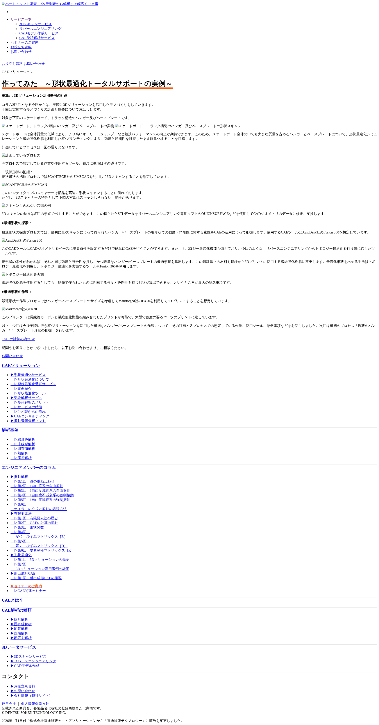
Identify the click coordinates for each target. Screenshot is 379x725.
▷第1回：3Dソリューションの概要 (40, 559)
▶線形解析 (19, 619)
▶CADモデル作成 (25, 666)
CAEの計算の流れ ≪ (18, 339)
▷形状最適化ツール (28, 393)
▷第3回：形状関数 (27, 527)
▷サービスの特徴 (26, 407)
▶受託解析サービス (26, 398)
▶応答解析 (19, 629)
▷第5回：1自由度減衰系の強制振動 (40, 500)
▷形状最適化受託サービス (33, 384)
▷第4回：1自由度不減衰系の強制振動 (42, 495)
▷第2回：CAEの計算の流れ (34, 523)
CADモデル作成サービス (39, 33)
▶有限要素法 (21, 513)
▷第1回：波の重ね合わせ (32, 481)
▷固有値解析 (23, 449)
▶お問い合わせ (23, 691)
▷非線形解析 (23, 444)
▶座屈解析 (19, 633)
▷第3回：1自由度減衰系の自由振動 (40, 490)
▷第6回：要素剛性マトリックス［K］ (43, 550)
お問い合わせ (21, 51)
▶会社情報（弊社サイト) (30, 695)
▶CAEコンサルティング (30, 416)
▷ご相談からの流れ (28, 411)
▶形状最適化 (21, 555)
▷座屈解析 (21, 458)
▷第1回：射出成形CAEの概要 (36, 578)
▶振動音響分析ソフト (28, 421)
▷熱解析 (19, 453)
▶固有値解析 (21, 624)
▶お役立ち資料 (23, 686)
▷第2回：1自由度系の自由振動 (37, 486)
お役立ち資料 (21, 47)
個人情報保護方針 (35, 703)
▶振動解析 (19, 477)
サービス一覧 (21, 19)
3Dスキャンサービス (35, 24)
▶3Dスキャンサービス (28, 656)
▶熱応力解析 (21, 638)
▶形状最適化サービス (28, 375)
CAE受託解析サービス (37, 38)
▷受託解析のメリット (30, 402)
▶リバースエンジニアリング (33, 661)
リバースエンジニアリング (40, 28)
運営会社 (9, 703)
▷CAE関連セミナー (28, 591)
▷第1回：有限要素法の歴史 (34, 518)
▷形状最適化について (30, 379)
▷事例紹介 (21, 388)
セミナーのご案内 (25, 42)
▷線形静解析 (23, 439)
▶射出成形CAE (23, 573)
